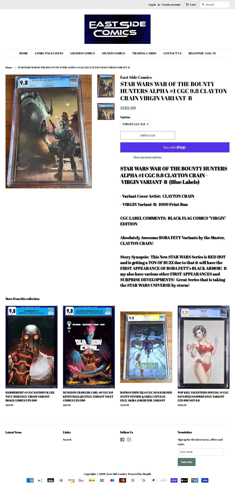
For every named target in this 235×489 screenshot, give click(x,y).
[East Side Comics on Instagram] (129, 440)
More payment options (147, 157)
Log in (152, 4)
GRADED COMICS (82, 53)
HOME (23, 53)
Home (9, 67)
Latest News (13, 432)
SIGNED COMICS (113, 53)
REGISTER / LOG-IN (202, 53)
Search (67, 439)
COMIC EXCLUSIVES (49, 53)
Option (125, 117)
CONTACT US (172, 53)
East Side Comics (117, 474)
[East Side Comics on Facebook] (122, 440)
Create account (171, 4)
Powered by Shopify (139, 474)
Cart (193, 4)
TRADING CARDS (144, 53)
